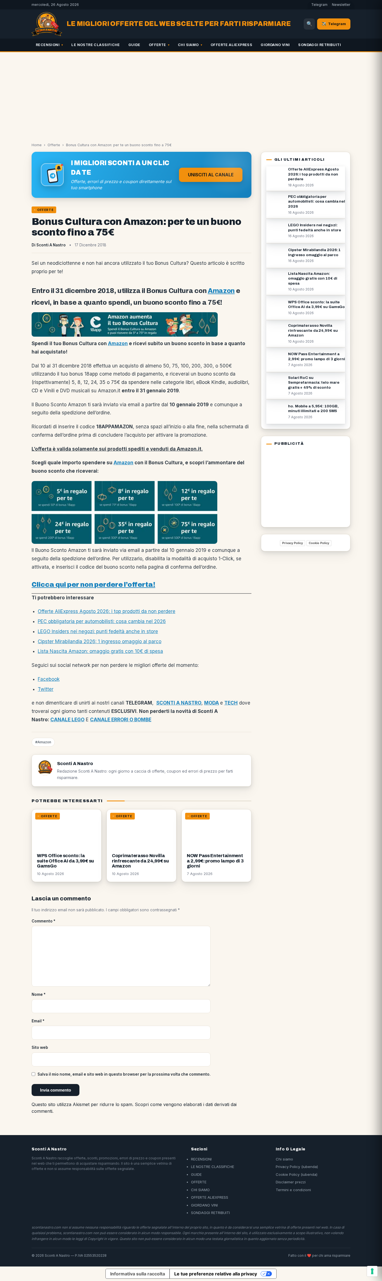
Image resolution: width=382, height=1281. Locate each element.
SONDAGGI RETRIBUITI (319, 45)
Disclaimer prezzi (291, 1182)
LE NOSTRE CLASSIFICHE (95, 45)
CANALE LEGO (67, 719)
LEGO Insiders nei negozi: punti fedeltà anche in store (98, 631)
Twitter (45, 689)
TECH (231, 703)
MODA (211, 703)
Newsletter (341, 5)
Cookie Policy (319, 543)
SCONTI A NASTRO (178, 703)
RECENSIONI (48, 45)
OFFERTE (157, 45)
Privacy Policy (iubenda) (297, 1166)
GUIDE (134, 45)
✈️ (334, 23)
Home (37, 145)
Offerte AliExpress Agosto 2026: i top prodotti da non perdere (106, 611)
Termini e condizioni (293, 1190)
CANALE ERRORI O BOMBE (120, 719)
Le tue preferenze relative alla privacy (215, 1274)
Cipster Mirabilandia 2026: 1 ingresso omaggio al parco (99, 641)
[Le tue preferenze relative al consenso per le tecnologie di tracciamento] (372, 1271)
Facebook (49, 679)
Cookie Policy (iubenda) (296, 1174)
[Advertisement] (191, 94)
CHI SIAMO (188, 45)
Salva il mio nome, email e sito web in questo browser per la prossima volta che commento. (124, 1074)
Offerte (54, 145)
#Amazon (43, 742)
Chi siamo (284, 1159)
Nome (39, 994)
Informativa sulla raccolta (137, 1274)
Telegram (319, 5)
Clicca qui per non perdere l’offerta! (93, 584)
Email (38, 1021)
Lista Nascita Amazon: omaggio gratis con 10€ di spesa (100, 651)
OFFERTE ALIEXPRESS (231, 45)
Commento (43, 921)
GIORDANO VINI (275, 45)
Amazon (221, 290)
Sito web (40, 1047)
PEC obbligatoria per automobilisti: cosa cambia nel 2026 (102, 621)
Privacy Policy (292, 543)
